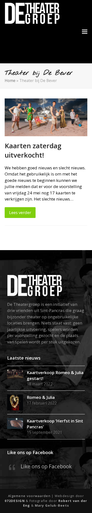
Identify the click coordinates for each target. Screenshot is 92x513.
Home (10, 80)
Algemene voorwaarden (29, 496)
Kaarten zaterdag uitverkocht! (33, 150)
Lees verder (20, 212)
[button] (84, 32)
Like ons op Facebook (30, 452)
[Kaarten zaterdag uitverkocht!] (46, 117)
